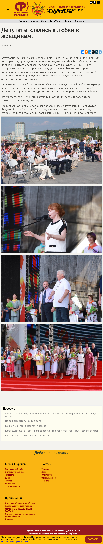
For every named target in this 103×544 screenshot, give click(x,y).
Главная (23, 21)
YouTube (45, 481)
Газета (68, 21)
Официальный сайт (14, 469)
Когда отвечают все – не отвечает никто (26, 436)
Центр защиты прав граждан (19, 506)
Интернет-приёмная (14, 472)
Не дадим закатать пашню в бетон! (23, 421)
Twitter (8, 481)
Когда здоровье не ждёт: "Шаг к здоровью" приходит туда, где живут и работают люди (51, 431)
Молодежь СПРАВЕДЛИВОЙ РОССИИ (18, 510)
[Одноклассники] (86, 52)
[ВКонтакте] (82, 52)
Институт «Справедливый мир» (20, 503)
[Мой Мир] (89, 52)
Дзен (7, 478)
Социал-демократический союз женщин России (20, 515)
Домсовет (10, 519)
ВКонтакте (10, 483)
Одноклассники (12, 486)
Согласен (93, 539)
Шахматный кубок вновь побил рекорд (24, 426)
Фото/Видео (55, 21)
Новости (34, 21)
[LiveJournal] (96, 52)
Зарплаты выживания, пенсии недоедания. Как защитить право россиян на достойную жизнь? (50, 414)
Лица (43, 21)
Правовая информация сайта (15, 541)
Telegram (9, 475)
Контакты (79, 21)
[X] (93, 52)
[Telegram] (100, 52)
